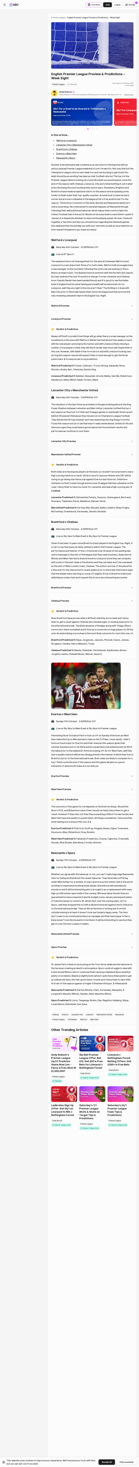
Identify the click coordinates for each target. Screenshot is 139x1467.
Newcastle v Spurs (65, 158)
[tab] (90, 129)
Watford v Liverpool (66, 140)
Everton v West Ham (66, 153)
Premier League (58, 17)
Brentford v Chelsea (66, 149)
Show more (128, 95)
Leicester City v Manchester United (74, 145)
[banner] (82, 112)
